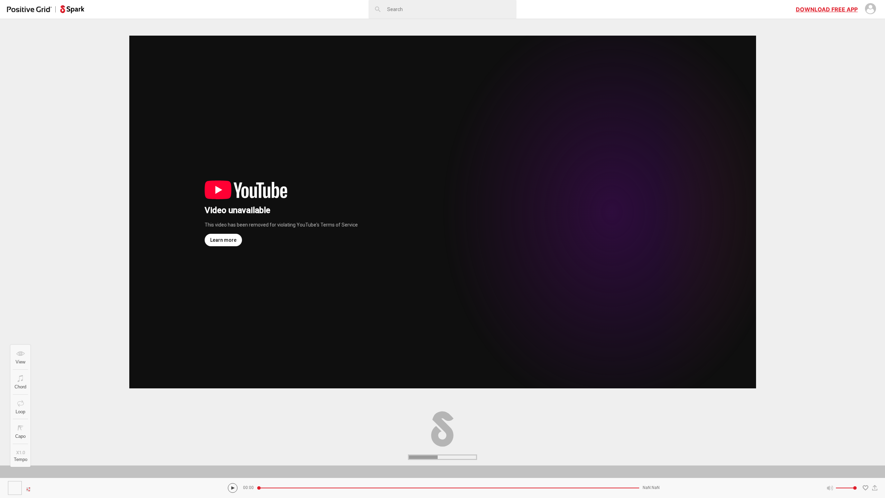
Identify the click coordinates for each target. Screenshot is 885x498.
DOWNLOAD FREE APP (827, 9)
